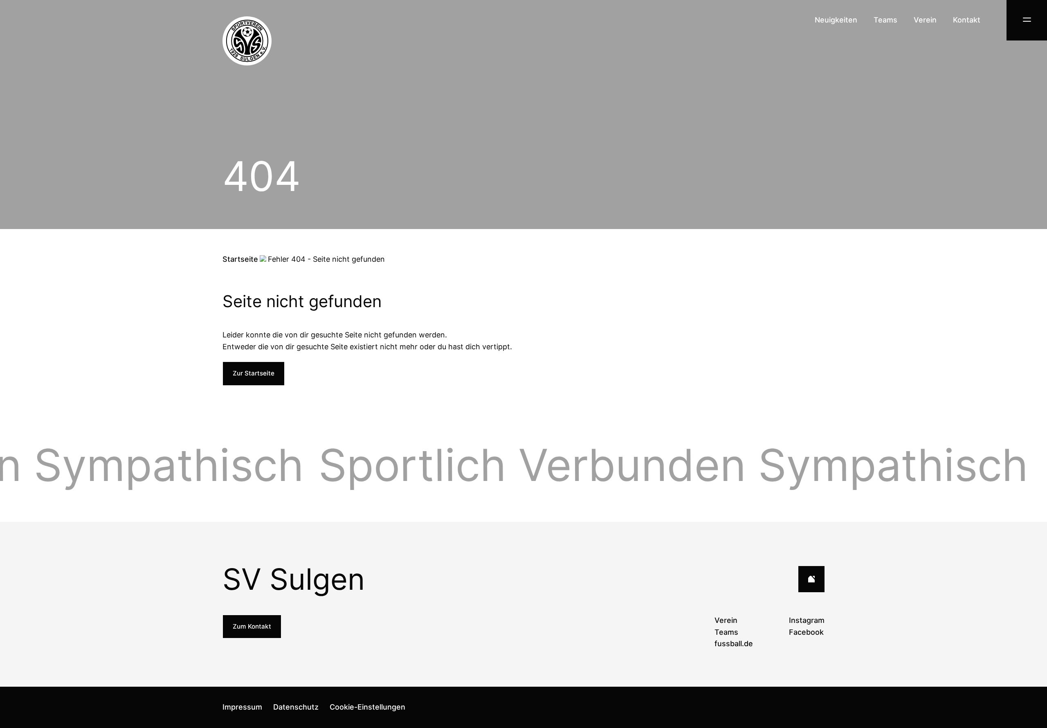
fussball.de (733, 643)
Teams (885, 20)
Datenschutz (296, 707)
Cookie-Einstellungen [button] (367, 707)
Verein (925, 20)
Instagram (807, 620)
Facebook (806, 632)
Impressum (242, 707)
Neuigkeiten (836, 20)
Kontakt (966, 20)
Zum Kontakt (252, 626)
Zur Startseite (253, 373)
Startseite (240, 259)
